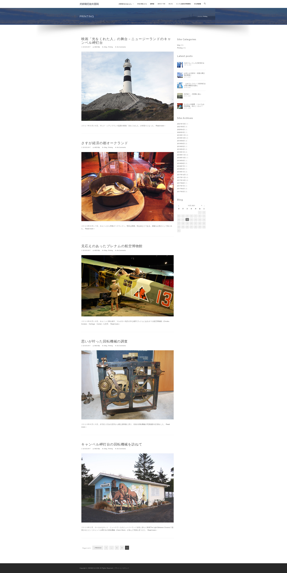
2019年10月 (181, 138)
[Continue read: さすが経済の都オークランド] (127, 186)
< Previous (97, 548)
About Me (161, 4)
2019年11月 (181, 135)
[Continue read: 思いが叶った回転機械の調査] (127, 384)
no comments (121, 47)
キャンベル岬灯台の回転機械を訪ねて (111, 444)
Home (200, 16)
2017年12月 (181, 174)
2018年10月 (181, 157)
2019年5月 (181, 146)
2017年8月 (181, 183)
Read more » (160, 125)
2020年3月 (181, 132)
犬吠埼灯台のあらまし (125, 4)
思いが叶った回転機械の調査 (104, 341)
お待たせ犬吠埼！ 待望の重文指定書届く (194, 74)
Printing (110, 47)
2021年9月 (181, 126)
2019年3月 (181, 149)
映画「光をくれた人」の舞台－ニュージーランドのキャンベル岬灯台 (126, 41)
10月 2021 (191, 205)
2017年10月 (181, 180)
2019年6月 (181, 143)
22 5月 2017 (86, 147)
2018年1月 (181, 172)
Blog (171, 4)
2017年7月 (181, 186)
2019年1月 (181, 152)
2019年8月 (181, 140)
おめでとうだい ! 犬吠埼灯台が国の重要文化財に (195, 84)
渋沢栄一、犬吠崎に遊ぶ (192, 94)
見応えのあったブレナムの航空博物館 (111, 246)
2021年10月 (181, 124)
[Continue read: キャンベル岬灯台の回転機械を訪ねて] (127, 488)
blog (105, 47)
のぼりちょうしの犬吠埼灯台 (194, 63)
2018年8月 (181, 163)
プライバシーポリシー (121, 568)
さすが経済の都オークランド (104, 143)
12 (187, 219)
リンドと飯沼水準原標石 (183, 4)
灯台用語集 (197, 4)
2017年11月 (181, 177)
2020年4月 (181, 129)
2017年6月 (181, 188)
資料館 (152, 4)
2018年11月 (181, 155)
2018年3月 (181, 169)
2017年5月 (181, 191)
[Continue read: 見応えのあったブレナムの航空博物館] (127, 285)
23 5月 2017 (86, 47)
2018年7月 (181, 166)
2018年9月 (181, 160)
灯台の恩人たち (142, 4)
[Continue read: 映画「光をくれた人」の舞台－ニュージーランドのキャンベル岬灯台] (127, 86)
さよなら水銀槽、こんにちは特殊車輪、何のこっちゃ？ (194, 105)
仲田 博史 (97, 47)
